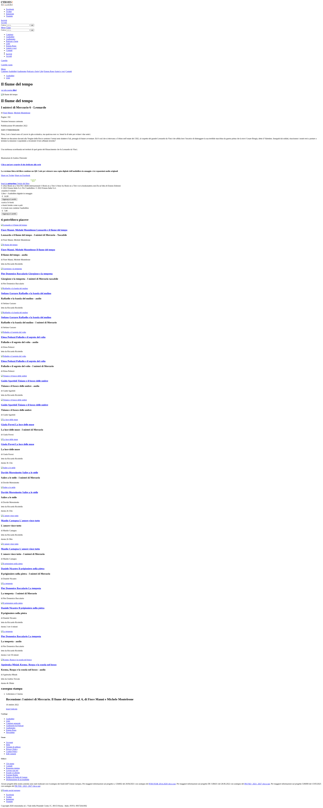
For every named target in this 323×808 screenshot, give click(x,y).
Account (9, 742)
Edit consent (11, 754)
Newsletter (10, 732)
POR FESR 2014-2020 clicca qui (162, 784)
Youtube (9, 16)
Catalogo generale (13, 723)
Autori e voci (11, 48)
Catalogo (9, 34)
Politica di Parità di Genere (16, 777)
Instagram (10, 14)
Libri (8, 44)
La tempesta (21, 588)
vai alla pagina (9, 90)
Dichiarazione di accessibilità (17, 779)
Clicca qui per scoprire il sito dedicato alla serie (21, 164)
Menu (3, 28)
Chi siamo (10, 764)
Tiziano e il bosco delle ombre (24, 381)
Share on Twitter (7, 175)
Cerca (3, 25)
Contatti (9, 50)
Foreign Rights (12, 775)
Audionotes (10, 39)
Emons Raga (11, 46)
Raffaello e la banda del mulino (26, 293)
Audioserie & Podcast (14, 726)
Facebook (10, 9)
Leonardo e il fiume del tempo (34, 230)
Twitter (9, 11)
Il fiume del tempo (28, 249)
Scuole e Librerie (13, 773)
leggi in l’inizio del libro (18, 183)
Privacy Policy (12, 749)
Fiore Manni (8, 113)
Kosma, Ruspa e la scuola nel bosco (29, 664)
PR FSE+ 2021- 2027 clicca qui (257, 784)
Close (8, 28)
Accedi (4, 23)
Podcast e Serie (12, 41)
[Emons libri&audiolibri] (7, 5)
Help (8, 745)
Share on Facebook (22, 175)
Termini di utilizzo (13, 747)
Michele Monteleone (22, 113)
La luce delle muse (17, 424)
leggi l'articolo (11, 709)
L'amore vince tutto (20, 520)
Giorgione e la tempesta (27, 273)
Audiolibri (10, 37)
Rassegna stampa (13, 768)
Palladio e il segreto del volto (23, 337)
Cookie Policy (11, 751)
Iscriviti (4, 20)
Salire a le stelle (19, 472)
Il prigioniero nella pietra (22, 568)
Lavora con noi (12, 770)
